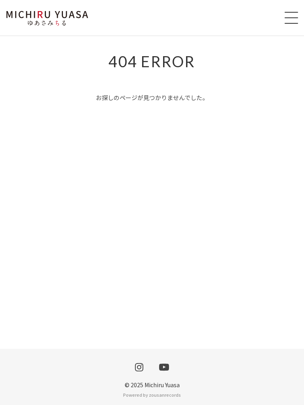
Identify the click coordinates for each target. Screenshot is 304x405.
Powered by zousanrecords (152, 395)
